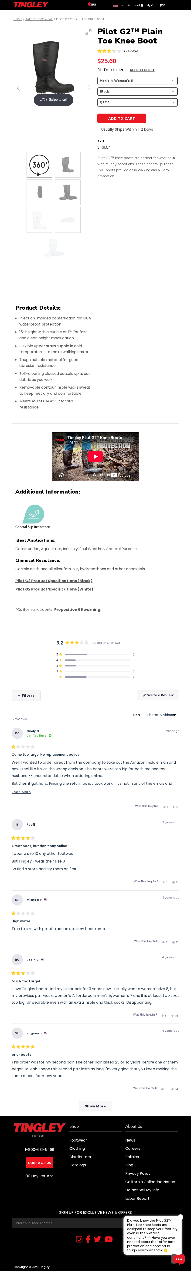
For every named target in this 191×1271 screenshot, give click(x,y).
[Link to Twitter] (97, 1239)
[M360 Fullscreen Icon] (89, 32)
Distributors (80, 1157)
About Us (133, 1126)
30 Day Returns (40, 1176)
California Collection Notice (150, 1182)
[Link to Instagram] (79, 1239)
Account (134, 5)
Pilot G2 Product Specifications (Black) (53, 581)
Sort (137, 715)
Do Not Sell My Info (142, 1190)
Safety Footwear (39, 19)
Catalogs (77, 1165)
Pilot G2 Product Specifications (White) (54, 589)
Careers (132, 1148)
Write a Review (163, 696)
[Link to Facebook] (88, 1239)
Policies (132, 1157)
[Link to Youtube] (108, 1239)
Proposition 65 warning (77, 609)
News (130, 1140)
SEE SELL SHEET (142, 70)
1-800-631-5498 (39, 1149)
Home (18, 19)
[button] (118, 51)
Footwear (78, 1140)
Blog (129, 1165)
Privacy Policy (137, 1173)
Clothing (77, 1148)
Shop (74, 1126)
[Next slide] (89, 88)
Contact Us (39, 1163)
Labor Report (137, 1198)
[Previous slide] (18, 88)
